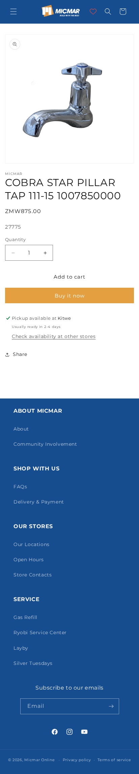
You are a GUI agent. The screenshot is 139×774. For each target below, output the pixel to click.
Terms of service (114, 759)
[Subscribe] (111, 706)
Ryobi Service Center (40, 632)
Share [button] (20, 354)
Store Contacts (32, 575)
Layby (20, 648)
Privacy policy (77, 759)
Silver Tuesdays (33, 663)
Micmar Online (39, 759)
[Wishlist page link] (93, 11)
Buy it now (70, 295)
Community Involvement (45, 444)
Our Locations (31, 544)
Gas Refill (25, 617)
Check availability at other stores (53, 336)
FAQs (20, 487)
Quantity (15, 239)
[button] (13, 11)
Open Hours (28, 560)
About (21, 429)
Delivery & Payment (38, 502)
